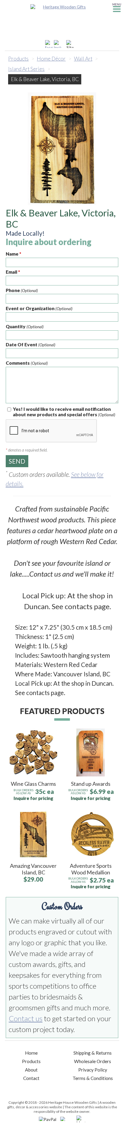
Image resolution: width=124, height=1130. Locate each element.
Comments (27, 363)
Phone (22, 290)
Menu (116, 4)
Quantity (25, 326)
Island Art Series (26, 69)
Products (18, 58)
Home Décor (51, 58)
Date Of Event (30, 344)
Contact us (25, 1018)
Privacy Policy (92, 1069)
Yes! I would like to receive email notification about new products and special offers (64, 411)
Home (31, 1053)
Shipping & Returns (92, 1053)
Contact (31, 1078)
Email (13, 272)
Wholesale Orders (92, 1061)
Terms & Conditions (93, 1078)
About (31, 1069)
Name (13, 254)
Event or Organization (39, 308)
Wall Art (83, 58)
